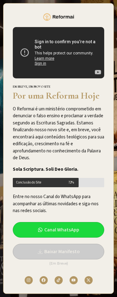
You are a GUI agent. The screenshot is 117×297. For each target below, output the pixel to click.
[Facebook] (44, 280)
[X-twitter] (89, 280)
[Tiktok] (59, 280)
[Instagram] (29, 280)
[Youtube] (74, 280)
